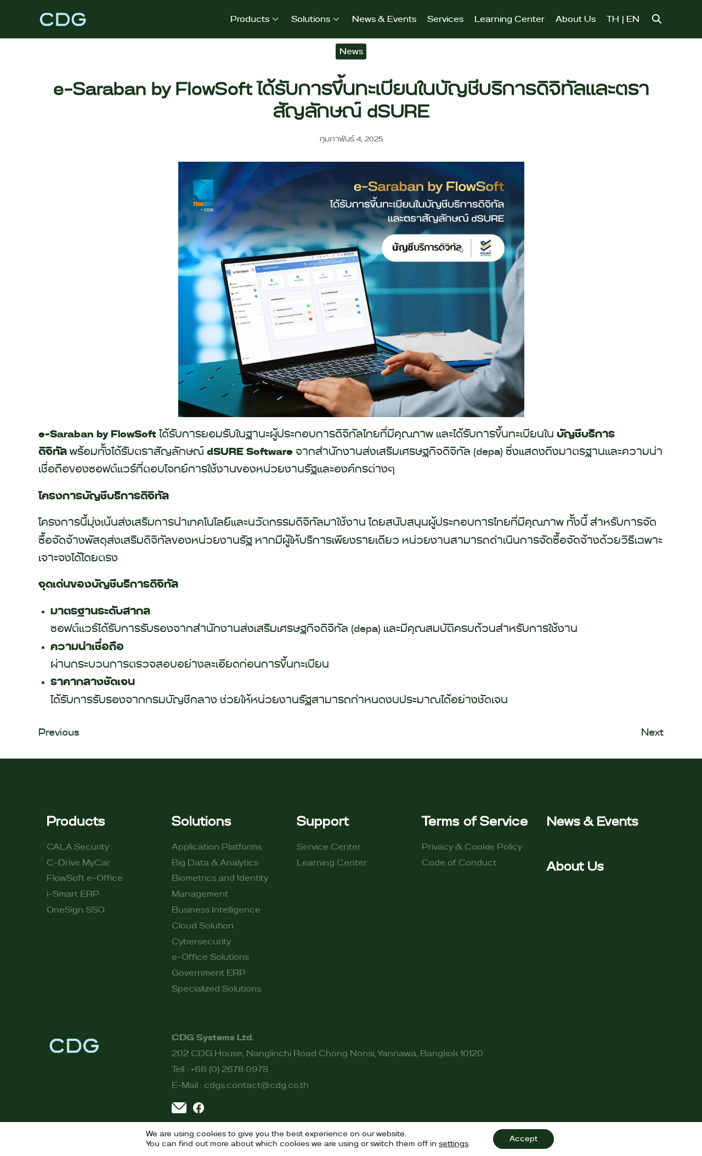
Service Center (329, 846)
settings (453, 1144)
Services (445, 19)
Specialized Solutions (216, 988)
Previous (58, 733)
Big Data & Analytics (215, 862)
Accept (523, 1139)
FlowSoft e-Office (85, 878)
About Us (576, 19)
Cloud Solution (203, 925)
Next (652, 733)
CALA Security (78, 846)
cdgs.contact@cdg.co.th (256, 1085)
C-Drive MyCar (78, 862)
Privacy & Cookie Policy (472, 846)
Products (249, 19)
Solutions (310, 19)
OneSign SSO (76, 910)
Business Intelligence (216, 910)
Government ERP (209, 973)
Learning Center (509, 19)
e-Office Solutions (210, 957)
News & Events (384, 19)
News (351, 51)
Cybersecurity (201, 941)
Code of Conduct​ (459, 862)
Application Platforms (217, 846)
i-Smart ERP (73, 894)
